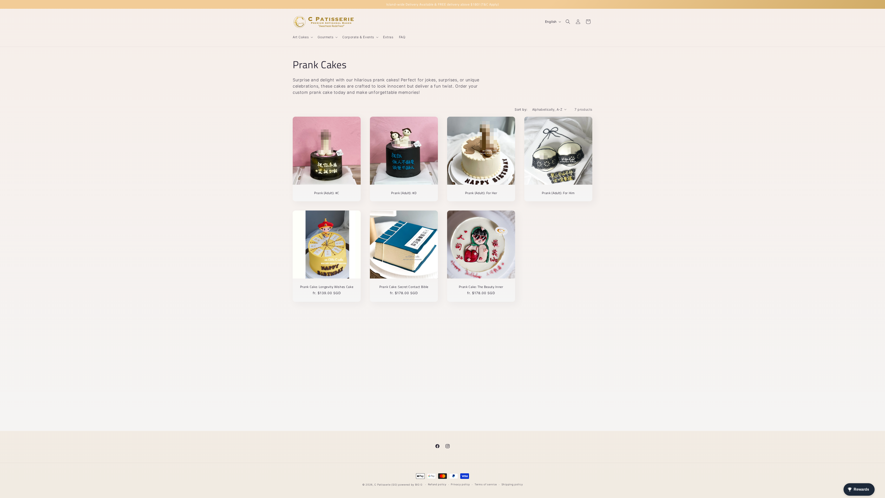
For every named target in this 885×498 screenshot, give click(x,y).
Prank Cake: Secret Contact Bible (403, 287)
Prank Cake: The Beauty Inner (481, 287)
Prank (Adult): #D (403, 193)
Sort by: (521, 109)
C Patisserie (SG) (385, 484)
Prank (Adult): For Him (558, 193)
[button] (302, 37)
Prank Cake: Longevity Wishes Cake (327, 287)
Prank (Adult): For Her (481, 193)
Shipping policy (512, 484)
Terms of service (486, 484)
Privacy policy (460, 484)
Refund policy (437, 484)
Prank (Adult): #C (326, 193)
